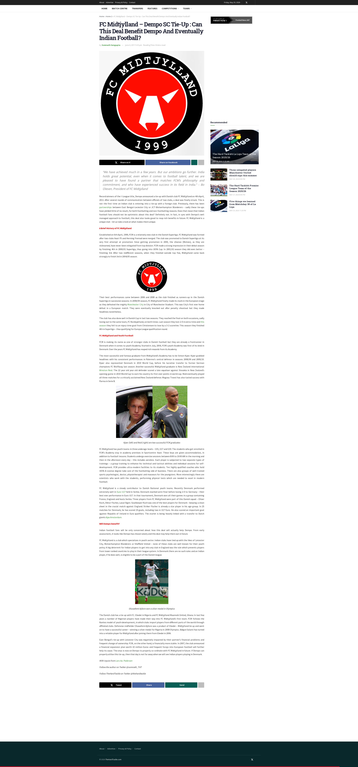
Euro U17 (121, 491)
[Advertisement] (151, 712)
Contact (132, 2)
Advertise (109, 2)
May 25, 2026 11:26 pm (237, 210)
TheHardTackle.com (113, 759)
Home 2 (109, 16)
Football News (241, 20)
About (101, 2)
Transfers (137, 8)
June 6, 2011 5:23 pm (133, 45)
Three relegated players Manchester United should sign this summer (243, 172)
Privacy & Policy (121, 2)
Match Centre (119, 8)
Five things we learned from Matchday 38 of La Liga (242, 204)
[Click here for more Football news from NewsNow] (222, 20)
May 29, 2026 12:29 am (221, 161)
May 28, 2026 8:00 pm (237, 179)
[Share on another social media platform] (201, 162)
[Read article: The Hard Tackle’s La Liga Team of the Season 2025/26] (234, 147)
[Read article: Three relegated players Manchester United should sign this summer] (218, 174)
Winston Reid (105, 370)
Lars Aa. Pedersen (124, 660)
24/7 (248, 20)
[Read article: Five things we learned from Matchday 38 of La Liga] (218, 206)
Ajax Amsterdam (114, 517)
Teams (186, 8)
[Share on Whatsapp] (194, 162)
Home (104, 8)
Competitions (169, 8)
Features (152, 8)
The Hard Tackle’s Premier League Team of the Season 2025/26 (244, 188)
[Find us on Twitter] (247, 2)
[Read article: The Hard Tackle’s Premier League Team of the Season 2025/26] (218, 190)
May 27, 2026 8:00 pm (237, 195)
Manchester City (135, 304)
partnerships (105, 207)
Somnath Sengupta (111, 45)
